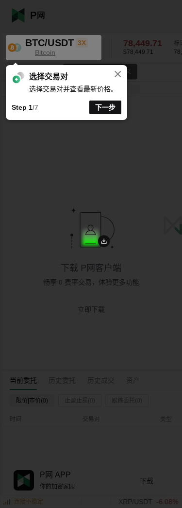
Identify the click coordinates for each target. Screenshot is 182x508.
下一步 (105, 107)
